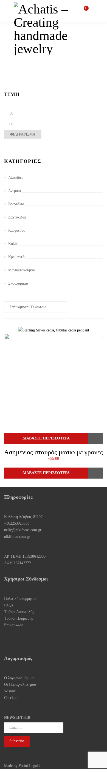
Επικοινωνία (13, 625)
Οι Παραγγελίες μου (20, 684)
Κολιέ (13, 244)
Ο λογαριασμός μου (19, 678)
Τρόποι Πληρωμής (18, 618)
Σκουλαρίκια (18, 283)
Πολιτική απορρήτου (20, 598)
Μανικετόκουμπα (21, 270)
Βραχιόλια (16, 204)
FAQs (8, 605)
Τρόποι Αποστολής (19, 612)
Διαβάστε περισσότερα (46, 438)
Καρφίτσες (16, 230)
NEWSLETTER (17, 718)
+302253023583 (16, 523)
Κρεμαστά (16, 257)
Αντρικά (14, 191)
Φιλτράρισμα (22, 134)
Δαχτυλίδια (17, 217)
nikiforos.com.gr (17, 537)
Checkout (11, 698)
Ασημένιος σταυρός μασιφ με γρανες (53, 452)
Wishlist (10, 691)
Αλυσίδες (15, 178)
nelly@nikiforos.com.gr (22, 530)
